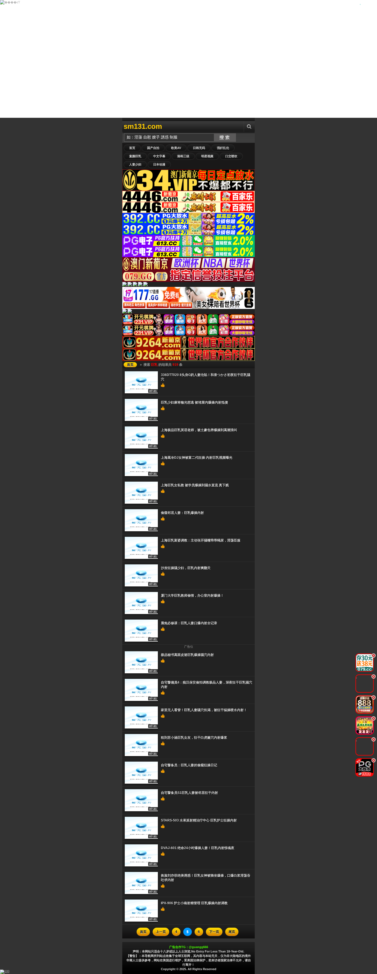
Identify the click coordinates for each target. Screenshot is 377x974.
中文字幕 (159, 156)
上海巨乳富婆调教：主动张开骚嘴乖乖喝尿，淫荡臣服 (200, 540)
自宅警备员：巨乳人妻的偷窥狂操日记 (189, 765)
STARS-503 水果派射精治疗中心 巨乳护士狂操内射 (199, 820)
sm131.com (143, 126)
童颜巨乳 (135, 156)
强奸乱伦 (223, 148)
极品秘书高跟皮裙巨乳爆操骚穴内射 (187, 655)
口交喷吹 (231, 156)
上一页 (161, 932)
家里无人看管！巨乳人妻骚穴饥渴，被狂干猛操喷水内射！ (204, 710)
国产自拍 (153, 148)
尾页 (232, 932)
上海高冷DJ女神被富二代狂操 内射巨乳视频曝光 (196, 458)
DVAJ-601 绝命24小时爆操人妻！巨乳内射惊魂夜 (197, 848)
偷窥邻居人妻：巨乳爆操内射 (182, 513)
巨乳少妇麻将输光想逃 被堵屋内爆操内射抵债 (194, 402)
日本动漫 (159, 164)
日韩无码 (199, 148)
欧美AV (176, 148)
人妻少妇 (135, 164)
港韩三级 (183, 156)
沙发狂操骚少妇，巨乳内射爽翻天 (186, 568)
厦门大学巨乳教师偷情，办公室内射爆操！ (192, 595)
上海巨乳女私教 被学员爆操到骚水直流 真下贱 (195, 485)
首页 (132, 148)
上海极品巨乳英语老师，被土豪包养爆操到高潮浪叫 (199, 430)
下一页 (214, 932)
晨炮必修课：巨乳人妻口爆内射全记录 (189, 623)
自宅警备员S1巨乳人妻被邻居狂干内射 (189, 793)
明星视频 (207, 156)
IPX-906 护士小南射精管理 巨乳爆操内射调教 (194, 903)
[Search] (249, 126)
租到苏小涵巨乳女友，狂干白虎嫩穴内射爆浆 (194, 738)
